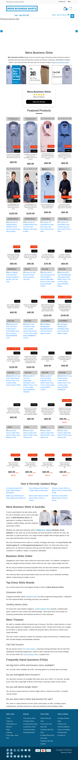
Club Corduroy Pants (30, 654)
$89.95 (13, 162)
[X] (18, 750)
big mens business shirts (60, 62)
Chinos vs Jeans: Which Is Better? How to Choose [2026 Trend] (62, 490)
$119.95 (48, 315)
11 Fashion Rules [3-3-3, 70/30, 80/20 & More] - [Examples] (14, 490)
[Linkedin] (22, 750)
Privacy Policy (62, 732)
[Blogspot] (14, 756)
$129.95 (13, 367)
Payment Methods (63, 727)
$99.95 (47, 163)
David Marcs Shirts (30, 727)
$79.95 (47, 263)
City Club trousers (28, 649)
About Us (10, 721)
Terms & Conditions (64, 729)
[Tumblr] (11, 756)
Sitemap (9, 732)
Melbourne (41, 530)
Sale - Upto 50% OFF (22, 15)
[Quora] (29, 756)
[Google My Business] (11, 753)
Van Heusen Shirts (29, 718)
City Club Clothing (29, 729)
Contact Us (62, 1)
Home (9, 718)
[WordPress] (22, 756)
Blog (69, 1)
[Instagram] (11, 750)
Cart (70, 7)
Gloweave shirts (31, 597)
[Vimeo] (29, 750)
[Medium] (18, 756)
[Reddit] (25, 756)
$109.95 (13, 213)
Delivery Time (62, 724)
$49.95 (13, 312)
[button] (1, 31)
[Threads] (14, 750)
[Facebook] (7, 750)
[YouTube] (25, 750)
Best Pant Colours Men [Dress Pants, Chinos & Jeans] (60, 498)
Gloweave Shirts (29, 721)
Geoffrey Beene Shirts (31, 724)
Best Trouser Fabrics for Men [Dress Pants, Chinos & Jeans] (38, 498)
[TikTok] (7, 753)
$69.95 (64, 263)
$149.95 (65, 315)
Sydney (48, 530)
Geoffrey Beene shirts (42, 609)
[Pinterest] (7, 756)
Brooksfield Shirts (29, 732)
